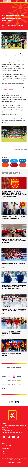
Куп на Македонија (16, 25)
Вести (3, 25)
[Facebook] (3, 437)
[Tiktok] (18, 437)
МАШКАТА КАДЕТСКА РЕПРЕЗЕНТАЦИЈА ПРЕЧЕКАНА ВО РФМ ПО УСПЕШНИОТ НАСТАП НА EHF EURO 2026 (13, 240)
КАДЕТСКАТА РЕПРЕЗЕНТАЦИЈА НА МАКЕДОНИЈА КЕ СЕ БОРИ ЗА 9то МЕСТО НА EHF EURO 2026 (13, 310)
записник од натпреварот (8, 89)
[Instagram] (8, 437)
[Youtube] (13, 437)
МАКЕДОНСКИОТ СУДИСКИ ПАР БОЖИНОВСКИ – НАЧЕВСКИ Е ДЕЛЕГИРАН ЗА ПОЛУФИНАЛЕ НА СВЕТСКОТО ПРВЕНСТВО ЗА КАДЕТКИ (13, 286)
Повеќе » (3, 198)
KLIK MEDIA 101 (18, 462)
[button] (5, 161)
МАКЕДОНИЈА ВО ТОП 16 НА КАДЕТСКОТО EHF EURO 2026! (12, 354)
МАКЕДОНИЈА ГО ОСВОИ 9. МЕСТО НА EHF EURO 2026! (13, 264)
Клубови (8, 25)
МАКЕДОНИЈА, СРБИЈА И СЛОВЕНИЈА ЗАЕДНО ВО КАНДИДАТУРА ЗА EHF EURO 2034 (13, 217)
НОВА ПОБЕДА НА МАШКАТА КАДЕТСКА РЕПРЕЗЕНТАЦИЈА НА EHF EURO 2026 (11, 332)
